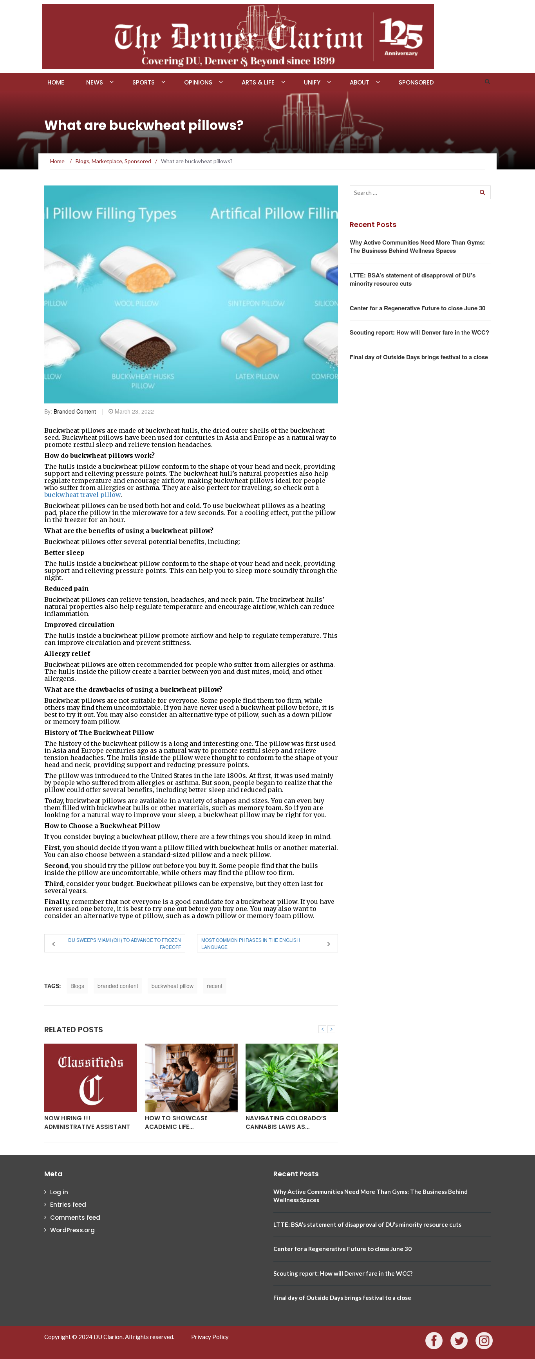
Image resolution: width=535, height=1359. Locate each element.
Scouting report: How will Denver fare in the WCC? (419, 332)
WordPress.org (72, 1230)
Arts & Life (258, 82)
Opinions (198, 82)
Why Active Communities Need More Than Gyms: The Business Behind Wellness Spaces (417, 246)
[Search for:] (420, 192)
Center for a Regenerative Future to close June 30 (417, 308)
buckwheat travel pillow (82, 495)
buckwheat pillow (172, 986)
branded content (118, 986)
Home (55, 82)
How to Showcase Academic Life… (176, 1122)
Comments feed (75, 1217)
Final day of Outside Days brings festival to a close (419, 357)
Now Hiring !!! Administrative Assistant (87, 1122)
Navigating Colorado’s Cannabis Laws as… (286, 1122)
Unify (312, 82)
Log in (59, 1192)
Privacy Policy (210, 1336)
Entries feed (68, 1205)
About (359, 82)
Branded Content (75, 411)
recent (214, 986)
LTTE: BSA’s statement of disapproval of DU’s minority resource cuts (412, 279)
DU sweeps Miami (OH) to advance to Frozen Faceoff (124, 943)
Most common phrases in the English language (250, 943)
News (94, 82)
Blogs (77, 986)
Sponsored (416, 82)
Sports (143, 82)
